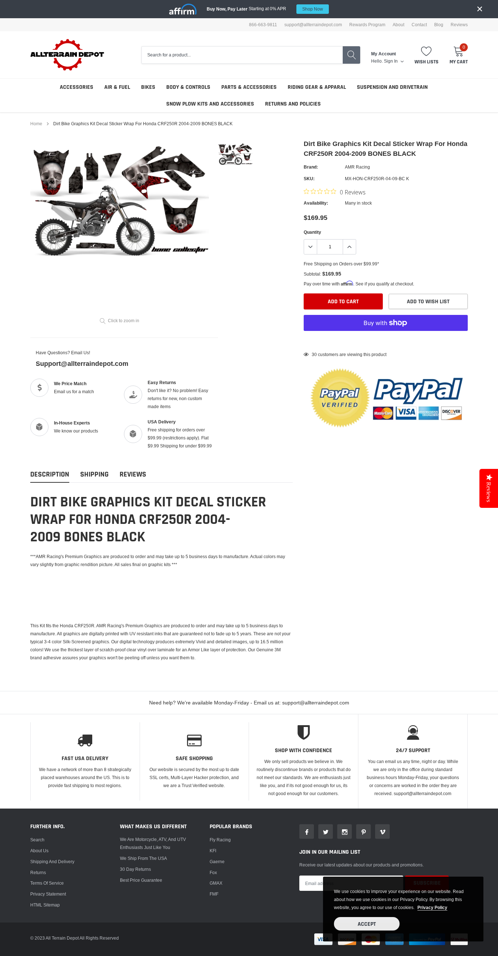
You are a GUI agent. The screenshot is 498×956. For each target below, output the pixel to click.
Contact (419, 25)
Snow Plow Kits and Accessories (210, 104)
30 (314, 354)
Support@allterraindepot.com (82, 363)
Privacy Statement (48, 894)
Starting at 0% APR (265, 9)
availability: (316, 203)
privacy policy (432, 907)
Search (37, 839)
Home (36, 123)
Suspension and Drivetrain (392, 87)
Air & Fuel (117, 87)
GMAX (216, 883)
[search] (351, 55)
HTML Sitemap (45, 905)
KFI (213, 850)
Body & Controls (188, 87)
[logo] (67, 54)
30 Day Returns (135, 869)
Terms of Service (47, 883)
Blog (438, 25)
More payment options (386, 341)
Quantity (312, 232)
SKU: (309, 178)
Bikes (148, 87)
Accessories (76, 87)
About (398, 25)
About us (39, 850)
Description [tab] (49, 474)
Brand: (311, 167)
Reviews (459, 25)
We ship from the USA (143, 858)
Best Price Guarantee (141, 880)
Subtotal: (312, 274)
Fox (213, 872)
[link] (235, 153)
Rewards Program (367, 25)
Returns (38, 872)
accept (367, 924)
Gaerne (217, 861)
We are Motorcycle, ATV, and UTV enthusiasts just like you (153, 843)
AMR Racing (357, 167)
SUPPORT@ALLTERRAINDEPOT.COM (313, 25)
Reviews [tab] (133, 474)
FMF (214, 894)
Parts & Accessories (249, 87)
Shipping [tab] (94, 474)
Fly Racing (220, 839)
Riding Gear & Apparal (317, 87)
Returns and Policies (293, 104)
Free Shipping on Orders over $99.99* (341, 263)
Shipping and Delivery (52, 861)
